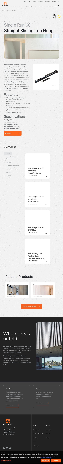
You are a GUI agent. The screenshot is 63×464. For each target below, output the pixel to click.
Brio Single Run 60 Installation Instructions (36, 199)
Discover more (9, 405)
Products (13, 6)
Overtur (49, 6)
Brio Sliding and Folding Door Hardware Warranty (36, 256)
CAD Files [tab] (8, 172)
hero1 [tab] (52, 85)
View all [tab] (8, 153)
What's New (54, 6)
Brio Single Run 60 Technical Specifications (36, 170)
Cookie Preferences (6, 460)
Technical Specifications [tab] (12, 165)
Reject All (56, 460)
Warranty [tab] (8, 175)
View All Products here (29, 306)
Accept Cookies (45, 460)
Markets (36, 6)
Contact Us (48, 430)
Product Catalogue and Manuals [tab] (12, 158)
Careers (48, 438)
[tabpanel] (40, 208)
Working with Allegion (28, 6)
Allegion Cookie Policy (46, 457)
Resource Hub (19, 6)
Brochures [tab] (8, 162)
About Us (44, 6)
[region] (31, 457)
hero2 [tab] (53, 85)
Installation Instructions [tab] (12, 169)
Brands (40, 6)
